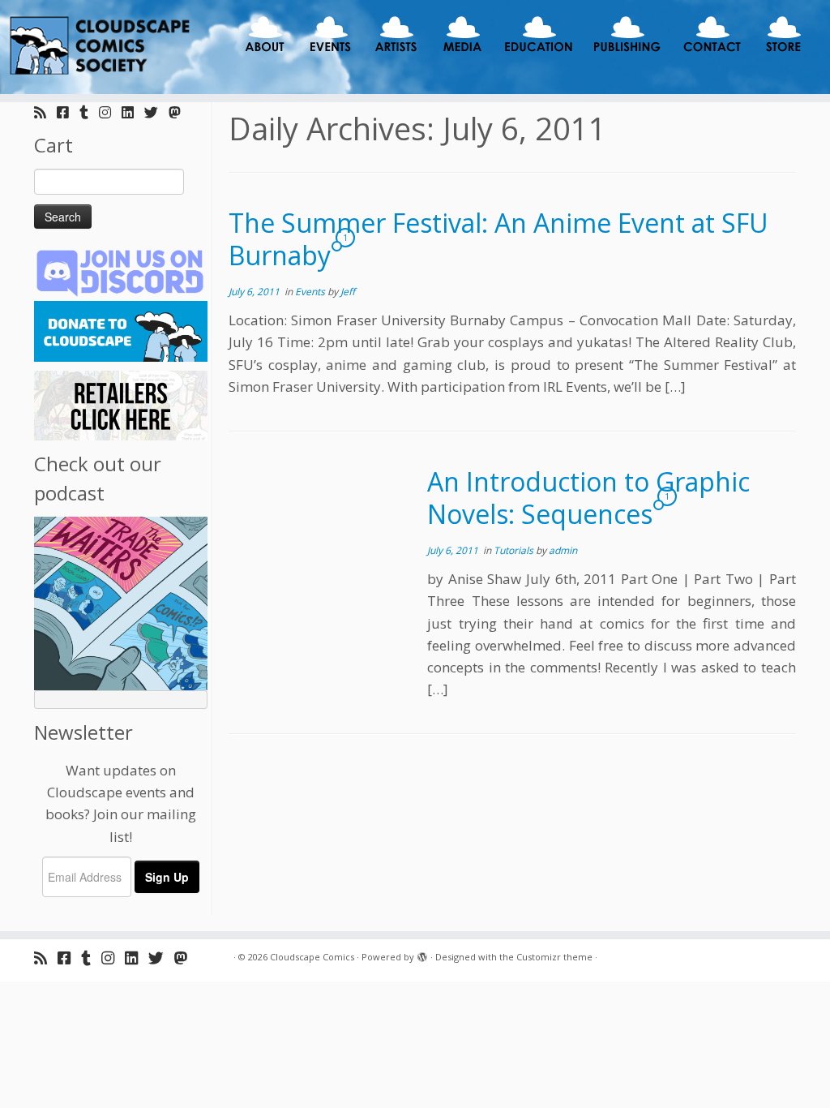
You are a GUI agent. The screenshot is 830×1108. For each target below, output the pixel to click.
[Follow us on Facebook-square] (68, 112)
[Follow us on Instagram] (110, 112)
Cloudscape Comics (312, 957)
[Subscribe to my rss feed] (45, 112)
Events (311, 291)
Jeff (347, 291)
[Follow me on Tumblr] (89, 112)
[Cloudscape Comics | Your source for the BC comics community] (97, 47)
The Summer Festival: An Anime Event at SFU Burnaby (498, 239)
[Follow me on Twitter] (156, 112)
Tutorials (515, 550)
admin (563, 550)
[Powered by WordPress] (422, 954)
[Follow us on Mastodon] (180, 112)
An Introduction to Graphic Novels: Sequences (588, 497)
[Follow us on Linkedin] (133, 112)
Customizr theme (554, 957)
